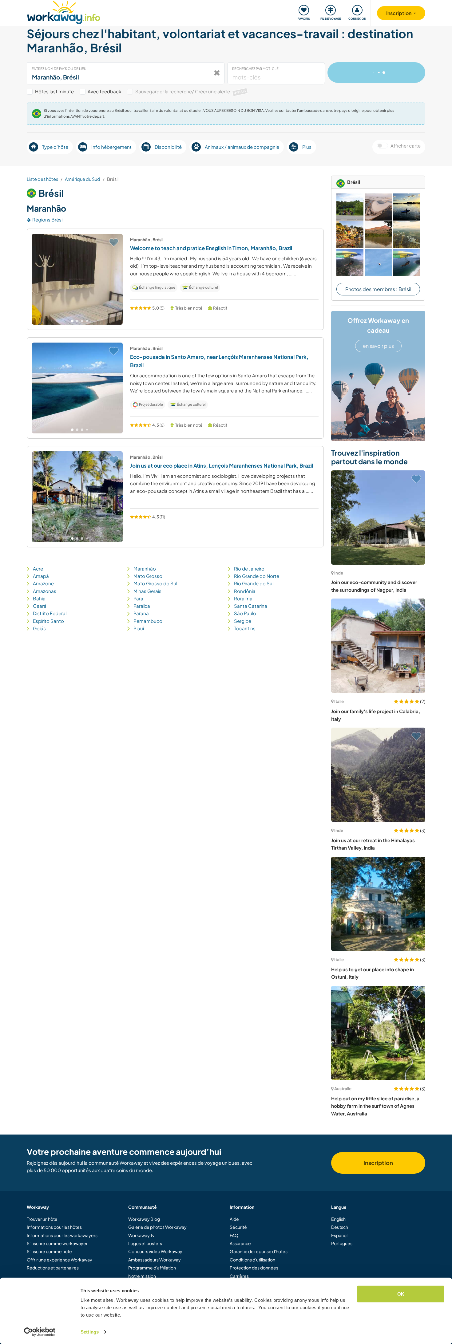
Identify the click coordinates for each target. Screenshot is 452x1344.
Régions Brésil (47, 219)
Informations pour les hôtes (54, 1227)
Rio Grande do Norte (256, 576)
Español (339, 1235)
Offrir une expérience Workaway (59, 1259)
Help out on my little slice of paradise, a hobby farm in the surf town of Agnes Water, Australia (375, 1105)
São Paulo (245, 613)
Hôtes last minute (54, 91)
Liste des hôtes (42, 179)
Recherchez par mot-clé (255, 69)
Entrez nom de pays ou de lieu (59, 69)
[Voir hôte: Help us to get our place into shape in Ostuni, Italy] (378, 904)
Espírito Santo (48, 621)
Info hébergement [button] (111, 147)
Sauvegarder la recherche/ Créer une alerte (190, 91)
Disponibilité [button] (168, 147)
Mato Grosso (147, 576)
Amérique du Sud (82, 179)
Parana (141, 613)
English (338, 1219)
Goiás (39, 628)
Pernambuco (147, 621)
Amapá (41, 576)
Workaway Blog (144, 1219)
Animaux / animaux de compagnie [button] (242, 147)
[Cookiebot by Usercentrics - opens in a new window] (40, 1332)
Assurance (240, 1243)
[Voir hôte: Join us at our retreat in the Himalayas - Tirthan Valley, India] (378, 775)
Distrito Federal (49, 613)
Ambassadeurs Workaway (154, 1259)
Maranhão (144, 568)
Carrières (239, 1276)
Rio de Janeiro (249, 568)
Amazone (43, 583)
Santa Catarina (250, 606)
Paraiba (141, 606)
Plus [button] (306, 147)
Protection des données (254, 1267)
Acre (38, 568)
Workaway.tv (141, 1235)
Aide (234, 1219)
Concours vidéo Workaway (155, 1251)
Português (341, 1243)
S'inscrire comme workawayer (57, 1243)
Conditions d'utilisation (252, 1259)
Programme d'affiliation (152, 1267)
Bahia (39, 598)
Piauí (138, 628)
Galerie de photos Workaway (157, 1227)
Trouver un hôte (42, 1219)
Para (138, 598)
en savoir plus (378, 346)
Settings (90, 1331)
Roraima (243, 598)
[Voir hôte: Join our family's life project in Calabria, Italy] (378, 646)
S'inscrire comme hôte (49, 1251)
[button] (72, 321)
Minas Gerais (147, 591)
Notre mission (142, 1276)
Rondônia (245, 591)
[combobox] (126, 73)
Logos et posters (145, 1243)
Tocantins (245, 628)
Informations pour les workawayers (62, 1235)
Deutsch (339, 1227)
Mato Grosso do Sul (155, 583)
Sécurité (238, 1227)
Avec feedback (104, 91)
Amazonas (44, 591)
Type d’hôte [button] (55, 147)
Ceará (39, 606)
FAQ (234, 1235)
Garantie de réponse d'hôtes (258, 1251)
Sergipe (242, 621)
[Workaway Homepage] (64, 11)
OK (400, 1294)
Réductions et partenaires (53, 1267)
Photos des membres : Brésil (378, 289)
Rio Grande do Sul (253, 583)
